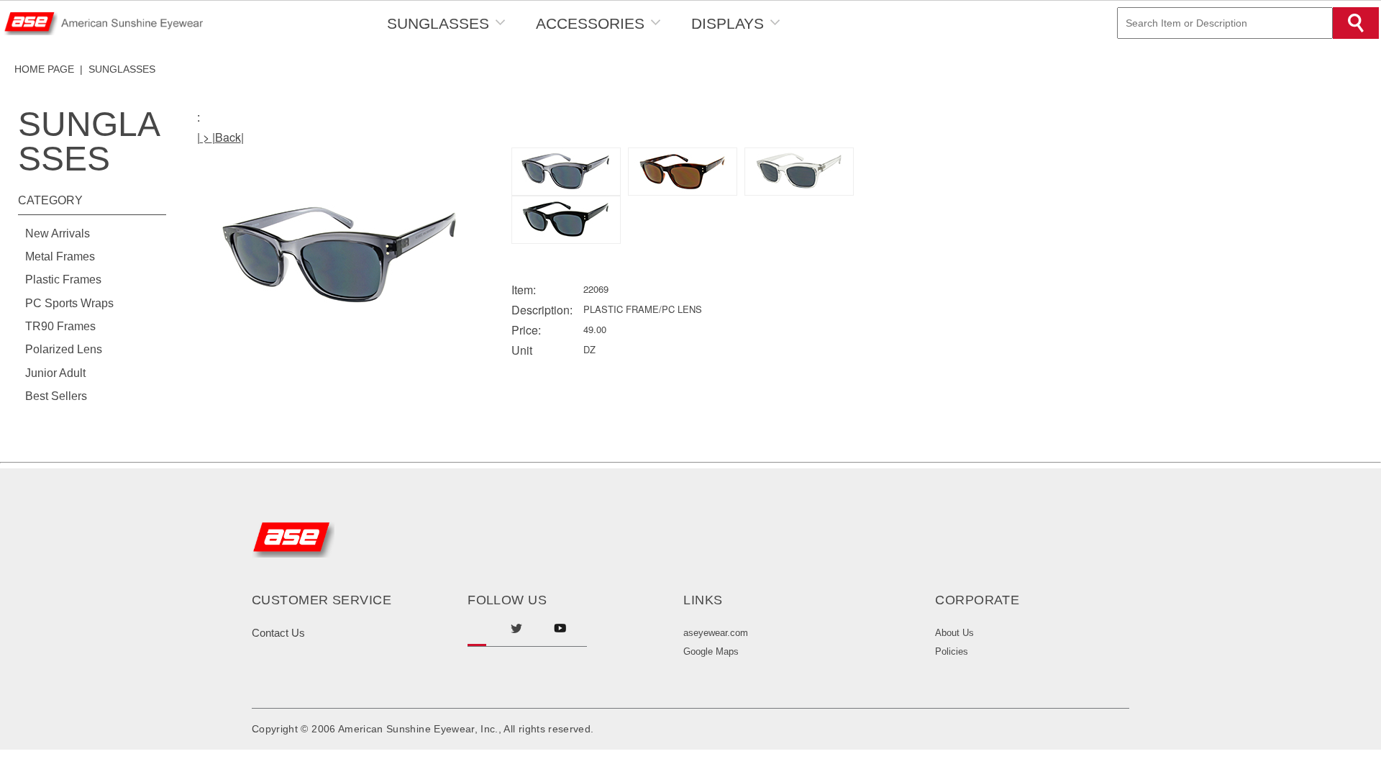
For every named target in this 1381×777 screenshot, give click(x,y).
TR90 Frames (60, 326)
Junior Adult (55, 373)
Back (228, 137)
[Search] (1356, 23)
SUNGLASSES (438, 23)
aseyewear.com (715, 632)
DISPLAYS (727, 23)
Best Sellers (56, 396)
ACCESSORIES (590, 23)
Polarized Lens (63, 349)
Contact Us (278, 633)
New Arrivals (57, 233)
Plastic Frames (63, 279)
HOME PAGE (44, 69)
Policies (951, 651)
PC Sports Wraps (69, 303)
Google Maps (711, 651)
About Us (954, 632)
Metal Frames (60, 256)
